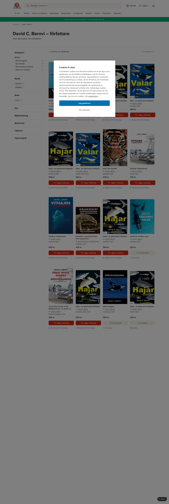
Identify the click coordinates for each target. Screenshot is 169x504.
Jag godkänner (84, 103)
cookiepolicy (93, 96)
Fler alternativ (84, 110)
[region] (84, 88)
